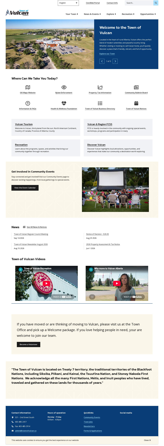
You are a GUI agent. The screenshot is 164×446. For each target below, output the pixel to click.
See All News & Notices (37, 227)
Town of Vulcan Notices (136, 108)
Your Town (71, 14)
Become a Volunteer (28, 344)
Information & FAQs (27, 108)
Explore (110, 14)
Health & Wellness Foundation (64, 108)
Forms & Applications (93, 431)
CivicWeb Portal (93, 3)
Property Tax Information (100, 92)
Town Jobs (88, 422)
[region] (82, 284)
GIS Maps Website (27, 92)
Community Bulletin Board (136, 92)
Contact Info (112, 3)
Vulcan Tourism (24, 124)
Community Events (92, 417)
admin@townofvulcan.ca (25, 431)
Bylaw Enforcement (63, 92)
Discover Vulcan (96, 145)
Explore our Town (107, 53)
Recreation (127, 14)
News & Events (91, 14)
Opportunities (147, 14)
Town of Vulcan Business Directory (100, 108)
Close (146, 440)
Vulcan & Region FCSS (99, 124)
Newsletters (89, 426)
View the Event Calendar (25, 188)
